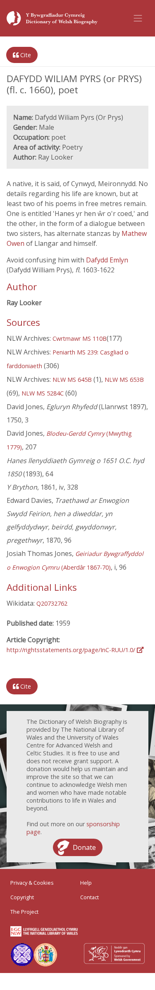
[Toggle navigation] (138, 18)
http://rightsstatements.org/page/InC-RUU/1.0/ (72, 650)
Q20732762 (51, 603)
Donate (84, 847)
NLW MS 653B (124, 379)
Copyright (22, 897)
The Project (24, 911)
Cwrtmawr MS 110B (79, 338)
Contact (89, 897)
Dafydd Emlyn (107, 259)
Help (86, 882)
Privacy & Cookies (32, 882)
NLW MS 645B (72, 379)
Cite (25, 55)
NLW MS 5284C (42, 393)
